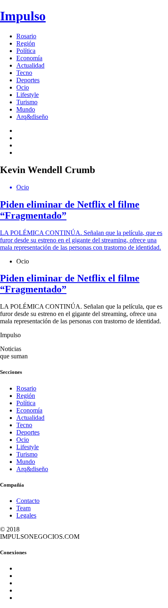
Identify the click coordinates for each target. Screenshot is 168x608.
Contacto (28, 500)
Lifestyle (27, 94)
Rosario (26, 36)
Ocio (22, 87)
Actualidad (30, 65)
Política (25, 50)
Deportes (28, 80)
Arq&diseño (32, 116)
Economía (29, 58)
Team (23, 508)
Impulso (23, 16)
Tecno (24, 72)
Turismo (27, 102)
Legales (26, 515)
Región (25, 43)
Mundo (25, 109)
